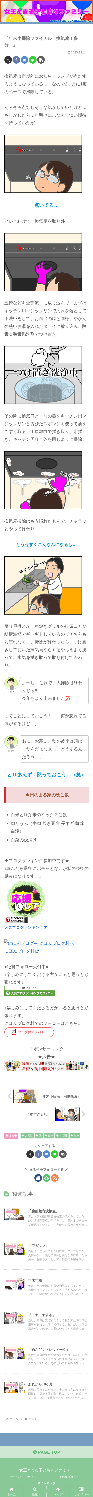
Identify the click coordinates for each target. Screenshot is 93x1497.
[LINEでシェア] (33, 60)
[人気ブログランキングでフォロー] (29, 990)
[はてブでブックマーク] (24, 60)
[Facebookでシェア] (16, 60)
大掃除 (29, 1135)
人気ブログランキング (23, 927)
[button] (41, 60)
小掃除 (63, 1135)
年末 (76, 1135)
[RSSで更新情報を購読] (55, 1178)
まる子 (13, 1135)
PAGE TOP (48, 1452)
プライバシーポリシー (24, 1477)
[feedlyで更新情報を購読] (46, 1178)
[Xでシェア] (8, 60)
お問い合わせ (69, 1477)
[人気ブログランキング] (26, 901)
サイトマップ (46, 1483)
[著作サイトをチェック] (38, 1178)
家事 (50, 1135)
